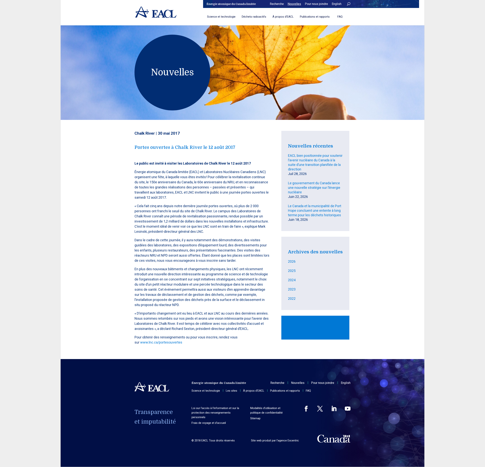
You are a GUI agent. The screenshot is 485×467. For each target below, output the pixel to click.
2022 (292, 299)
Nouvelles (294, 4)
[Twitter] (320, 409)
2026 (292, 261)
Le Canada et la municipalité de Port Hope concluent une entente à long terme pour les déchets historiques (314, 210)
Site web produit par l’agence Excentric (275, 440)
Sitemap (255, 418)
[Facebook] (306, 409)
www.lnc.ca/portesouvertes (161, 342)
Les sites (231, 390)
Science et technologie (221, 16)
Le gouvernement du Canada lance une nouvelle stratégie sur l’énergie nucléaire (314, 187)
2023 (292, 289)
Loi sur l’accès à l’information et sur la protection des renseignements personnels (215, 412)
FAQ (340, 16)
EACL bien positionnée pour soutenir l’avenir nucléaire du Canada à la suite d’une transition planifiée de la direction (315, 162)
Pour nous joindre (316, 4)
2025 (292, 271)
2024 (292, 280)
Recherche (277, 4)
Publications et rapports (315, 16)
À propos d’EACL (283, 16)
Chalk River (145, 133)
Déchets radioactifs (254, 16)
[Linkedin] (334, 409)
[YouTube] (347, 409)
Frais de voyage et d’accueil (209, 423)
